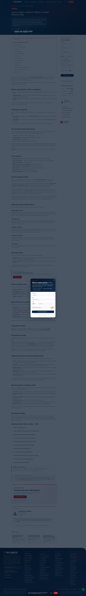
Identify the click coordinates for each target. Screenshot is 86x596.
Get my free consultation (42, 311)
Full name (34, 293)
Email (33, 297)
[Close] (54, 280)
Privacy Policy (44, 593)
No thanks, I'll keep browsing (43, 315)
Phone (33, 301)
